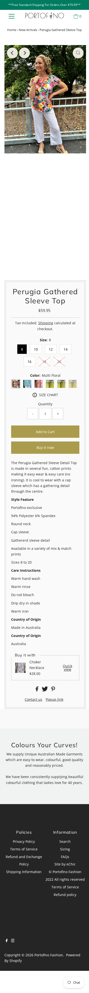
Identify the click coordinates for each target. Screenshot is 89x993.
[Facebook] (6, 941)
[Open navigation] (12, 16)
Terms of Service (24, 849)
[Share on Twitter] (45, 690)
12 (51, 349)
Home (11, 30)
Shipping (45, 323)
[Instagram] (13, 941)
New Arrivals (28, 30)
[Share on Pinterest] (53, 690)
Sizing (65, 849)
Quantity (45, 404)
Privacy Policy (24, 841)
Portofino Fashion (48, 955)
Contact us (33, 699)
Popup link (54, 699)
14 (65, 349)
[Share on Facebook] (37, 690)
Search (65, 841)
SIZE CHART (48, 394)
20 (59, 361)
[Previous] (12, 53)
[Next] (24, 53)
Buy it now (45, 447)
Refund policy (65, 894)
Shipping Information (24, 871)
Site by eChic (65, 864)
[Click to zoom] (78, 53)
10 (36, 349)
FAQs (65, 856)
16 (29, 361)
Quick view (67, 667)
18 (44, 361)
